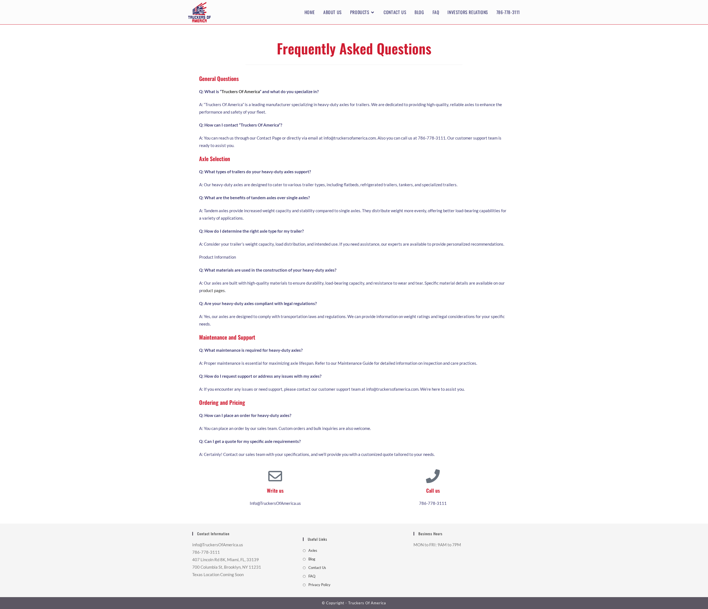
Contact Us (317, 567)
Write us (275, 490)
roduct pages (213, 290)
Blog (311, 559)
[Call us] (433, 476)
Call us (433, 490)
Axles (312, 550)
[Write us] (275, 476)
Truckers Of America (241, 91)
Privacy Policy (319, 584)
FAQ (311, 576)
